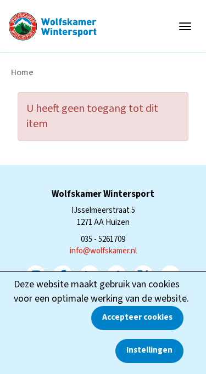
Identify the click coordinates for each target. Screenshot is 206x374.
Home (22, 72)
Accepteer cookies (137, 317)
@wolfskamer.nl (103, 251)
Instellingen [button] (149, 350)
